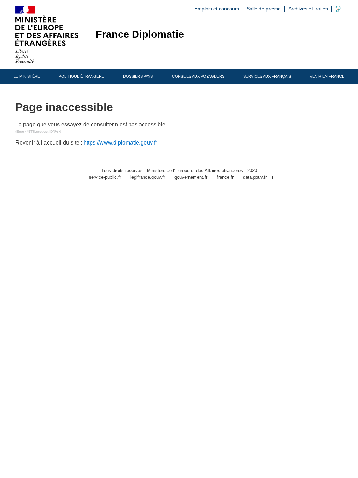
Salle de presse (263, 9)
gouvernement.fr (190, 178)
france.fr (225, 178)
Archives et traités (308, 9)
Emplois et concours (216, 9)
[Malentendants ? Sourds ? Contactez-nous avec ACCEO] (338, 10)
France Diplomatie (140, 34)
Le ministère (27, 76)
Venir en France (327, 76)
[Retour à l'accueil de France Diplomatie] (46, 34)
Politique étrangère (81, 76)
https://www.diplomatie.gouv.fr (120, 143)
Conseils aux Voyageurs (198, 76)
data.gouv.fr (255, 178)
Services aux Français (267, 76)
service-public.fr (105, 178)
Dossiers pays (138, 76)
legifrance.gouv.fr (147, 178)
